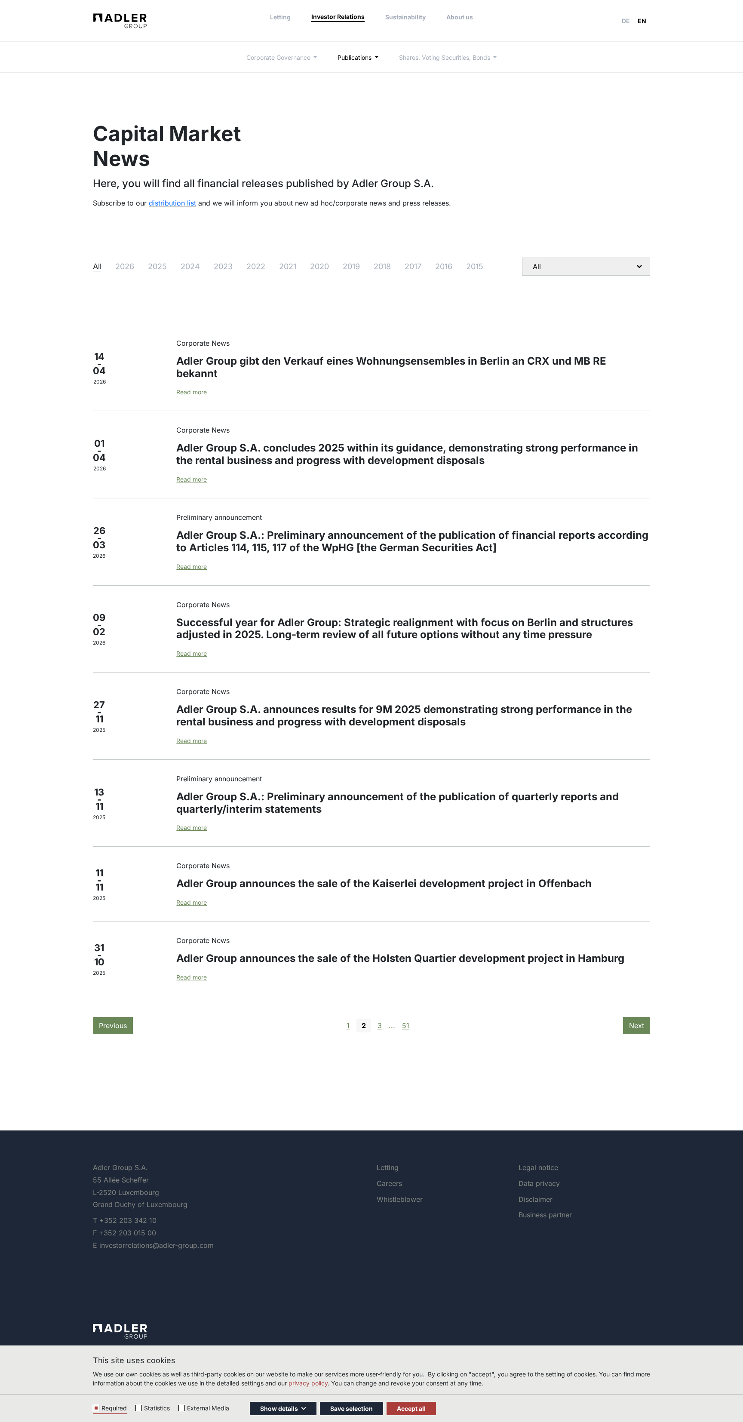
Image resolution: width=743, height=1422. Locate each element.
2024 (190, 266)
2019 (351, 266)
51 (405, 1025)
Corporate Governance (279, 57)
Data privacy (539, 1183)
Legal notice (538, 1167)
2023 (223, 266)
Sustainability (405, 17)
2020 (319, 266)
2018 (382, 266)
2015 (474, 266)
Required (114, 1408)
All (97, 266)
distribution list (172, 203)
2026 (124, 266)
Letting (280, 17)
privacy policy (308, 1383)
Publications (355, 57)
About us (459, 17)
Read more (191, 392)
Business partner (545, 1214)
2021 (287, 266)
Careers (389, 1183)
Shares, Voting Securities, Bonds (445, 57)
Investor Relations (338, 16)
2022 (255, 266)
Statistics (157, 1408)
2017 (413, 266)
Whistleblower (400, 1199)
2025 (157, 266)
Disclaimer (536, 1199)
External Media (208, 1408)
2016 (443, 266)
